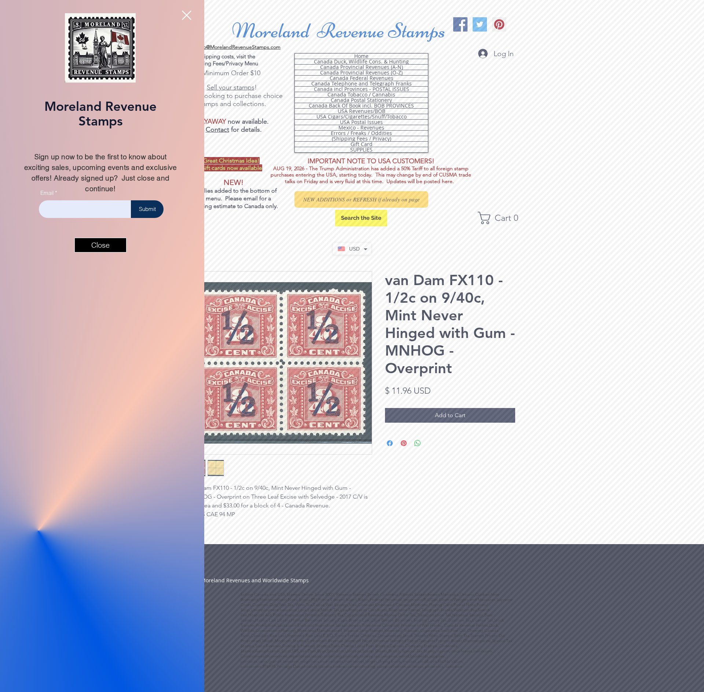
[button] (186, 15)
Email (47, 193)
